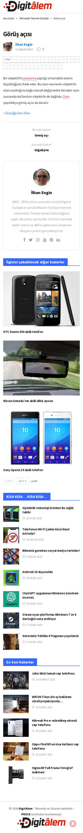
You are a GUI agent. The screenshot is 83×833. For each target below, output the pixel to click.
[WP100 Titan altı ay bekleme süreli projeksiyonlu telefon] (16, 704)
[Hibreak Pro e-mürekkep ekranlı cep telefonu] (16, 727)
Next (21, 481)
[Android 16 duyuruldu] (11, 578)
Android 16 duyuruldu (37, 572)
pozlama (29, 78)
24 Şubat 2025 (44, 778)
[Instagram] (38, 240)
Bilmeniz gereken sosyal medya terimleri (50, 551)
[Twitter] (31, 240)
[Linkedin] (58, 240)
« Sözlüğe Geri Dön (16, 113)
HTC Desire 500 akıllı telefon (23, 332)
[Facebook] (24, 240)
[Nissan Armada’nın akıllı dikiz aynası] (41, 368)
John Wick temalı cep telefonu (53, 673)
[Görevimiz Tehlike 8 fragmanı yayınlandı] (11, 642)
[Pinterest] (51, 240)
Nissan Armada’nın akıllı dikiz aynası (28, 401)
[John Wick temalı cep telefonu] (16, 680)
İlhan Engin (24, 44)
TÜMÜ (7, 59)
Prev (10, 481)
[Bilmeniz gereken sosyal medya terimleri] (11, 557)
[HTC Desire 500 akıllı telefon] (41, 298)
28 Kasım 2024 (34, 578)
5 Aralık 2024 (34, 557)
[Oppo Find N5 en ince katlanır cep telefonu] (16, 751)
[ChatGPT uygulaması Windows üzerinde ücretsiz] (11, 599)
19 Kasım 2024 (34, 603)
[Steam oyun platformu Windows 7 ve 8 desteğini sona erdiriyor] (11, 620)
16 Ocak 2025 (34, 518)
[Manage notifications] (73, 823)
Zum (66, 96)
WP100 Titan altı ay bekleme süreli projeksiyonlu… (52, 699)
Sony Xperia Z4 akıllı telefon (23, 470)
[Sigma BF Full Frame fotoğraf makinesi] (16, 775)
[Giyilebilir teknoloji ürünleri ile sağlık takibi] (11, 514)
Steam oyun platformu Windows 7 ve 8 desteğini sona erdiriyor (49, 616)
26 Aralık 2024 (34, 539)
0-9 (14, 59)
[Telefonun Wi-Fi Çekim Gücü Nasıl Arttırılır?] (11, 535)
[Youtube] (44, 240)
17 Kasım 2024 (34, 625)
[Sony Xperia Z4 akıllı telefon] (41, 437)
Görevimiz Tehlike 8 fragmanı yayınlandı (50, 636)
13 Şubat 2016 (24, 49)
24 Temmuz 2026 (45, 679)
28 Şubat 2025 (44, 707)
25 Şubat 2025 (44, 754)
